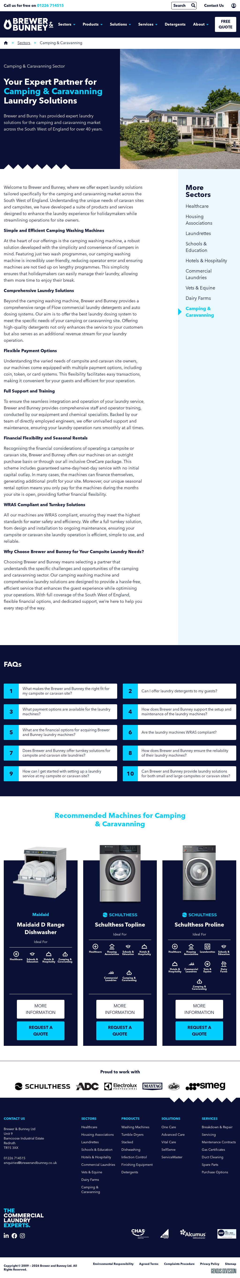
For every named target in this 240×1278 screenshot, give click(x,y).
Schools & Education (196, 247)
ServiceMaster (171, 1157)
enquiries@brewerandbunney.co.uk (30, 1163)
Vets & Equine (200, 288)
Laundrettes (198, 233)
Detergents (175, 24)
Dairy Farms (198, 298)
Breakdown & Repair (217, 1127)
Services (146, 24)
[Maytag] (152, 1086)
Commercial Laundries (199, 274)
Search (179, 5)
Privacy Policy (209, 1264)
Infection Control (134, 1157)
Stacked (127, 1142)
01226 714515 (50, 5)
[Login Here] (233, 5)
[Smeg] (205, 1086)
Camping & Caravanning (90, 1189)
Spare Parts (210, 1165)
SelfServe (168, 1150)
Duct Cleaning (212, 1157)
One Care (168, 1127)
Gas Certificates (213, 1150)
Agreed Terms (148, 1264)
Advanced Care (173, 1135)
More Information (41, 1009)
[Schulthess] (42, 1086)
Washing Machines (135, 1127)
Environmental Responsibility (113, 1264)
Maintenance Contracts (219, 1142)
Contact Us (214, 5)
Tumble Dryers (132, 1135)
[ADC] (87, 1086)
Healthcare (197, 206)
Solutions (118, 24)
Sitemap (230, 1264)
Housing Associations (199, 220)
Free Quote (225, 24)
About (199, 24)
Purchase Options (215, 1172)
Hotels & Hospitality (206, 260)
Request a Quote (40, 1031)
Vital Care (168, 1142)
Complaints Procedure (179, 1264)
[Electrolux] (120, 1086)
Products (91, 24)
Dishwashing (130, 1150)
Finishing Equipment (137, 1165)
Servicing (209, 1135)
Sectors (64, 24)
